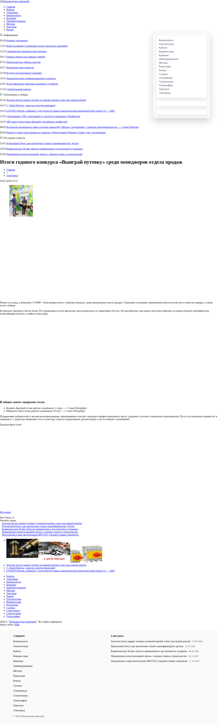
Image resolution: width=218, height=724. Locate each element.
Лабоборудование (16, 21)
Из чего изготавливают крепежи (24, 73)
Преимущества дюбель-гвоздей (23, 62)
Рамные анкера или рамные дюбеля (25, 56)
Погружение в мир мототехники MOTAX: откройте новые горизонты (40, 534)
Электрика (12, 12)
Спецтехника (13, 613)
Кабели (10, 9)
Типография (13, 616)
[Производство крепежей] (14, 1)
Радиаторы (12, 604)
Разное (10, 29)
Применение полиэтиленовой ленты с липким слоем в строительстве (44, 154)
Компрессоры (13, 602)
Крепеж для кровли (17, 40)
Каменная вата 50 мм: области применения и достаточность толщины (44, 148)
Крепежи (11, 18)
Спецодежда (13, 610)
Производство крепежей (22, 621)
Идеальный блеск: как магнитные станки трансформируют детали (42, 143)
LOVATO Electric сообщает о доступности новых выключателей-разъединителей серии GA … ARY (60, 111)
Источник (5, 512)
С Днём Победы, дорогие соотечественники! (30, 105)
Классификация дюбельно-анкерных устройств (32, 83)
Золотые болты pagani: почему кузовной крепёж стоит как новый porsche (46, 100)
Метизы (10, 24)
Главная (10, 6)
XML (17, 624)
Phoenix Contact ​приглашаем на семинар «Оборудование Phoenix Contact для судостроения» (56, 132)
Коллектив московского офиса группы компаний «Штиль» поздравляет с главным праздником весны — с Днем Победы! (72, 127)
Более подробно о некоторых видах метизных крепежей (37, 46)
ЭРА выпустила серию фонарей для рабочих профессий (36, 121)
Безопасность (13, 15)
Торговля (11, 26)
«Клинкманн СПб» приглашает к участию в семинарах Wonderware (43, 116)
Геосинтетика (13, 599)
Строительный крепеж (18, 89)
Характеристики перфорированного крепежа (31, 78)
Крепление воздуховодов (20, 67)
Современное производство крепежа (26, 51)
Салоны (10, 607)
